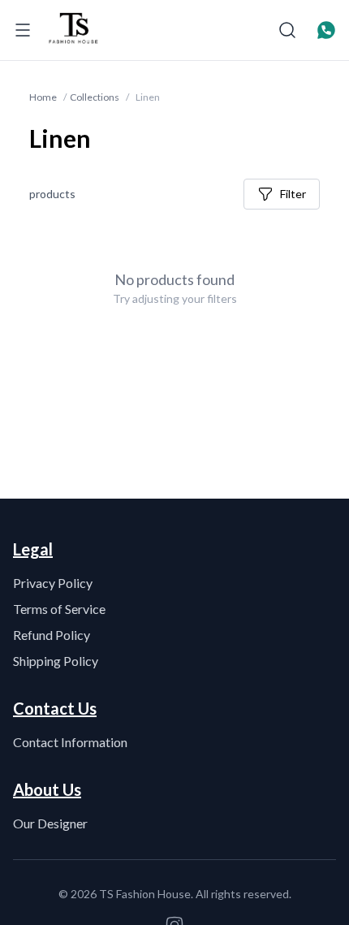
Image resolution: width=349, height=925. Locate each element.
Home (43, 97)
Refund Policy (51, 634)
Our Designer (50, 823)
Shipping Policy (55, 660)
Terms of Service (59, 608)
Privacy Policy (53, 582)
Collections (94, 97)
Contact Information (70, 742)
